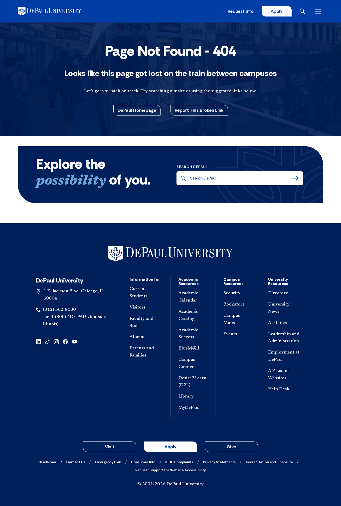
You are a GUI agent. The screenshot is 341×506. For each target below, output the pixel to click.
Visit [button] (110, 447)
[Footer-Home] (170, 254)
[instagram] (56, 341)
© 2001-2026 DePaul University (170, 484)
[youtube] (74, 341)
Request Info (241, 11)
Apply (277, 11)
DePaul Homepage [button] (137, 110)
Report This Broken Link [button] (199, 110)
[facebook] (65, 341)
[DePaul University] (57, 11)
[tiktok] (47, 341)
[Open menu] (319, 11)
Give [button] (231, 447)
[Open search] (303, 11)
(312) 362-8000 (59, 310)
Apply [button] (170, 447)
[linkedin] (38, 341)
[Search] (296, 178)
